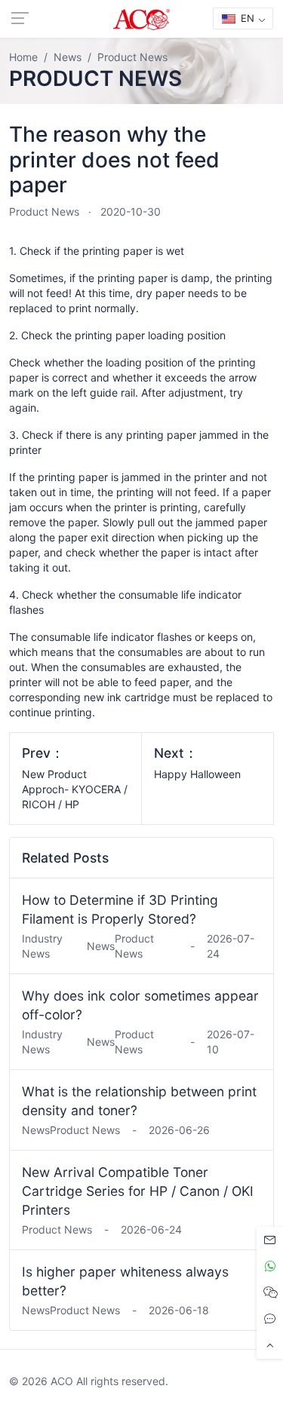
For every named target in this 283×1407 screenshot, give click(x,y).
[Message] (270, 1240)
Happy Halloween (197, 774)
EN (246, 18)
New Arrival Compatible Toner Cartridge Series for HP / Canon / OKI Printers (138, 1191)
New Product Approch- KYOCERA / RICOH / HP (75, 789)
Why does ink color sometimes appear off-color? (140, 1005)
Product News (44, 211)
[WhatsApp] (270, 1266)
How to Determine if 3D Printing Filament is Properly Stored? (120, 909)
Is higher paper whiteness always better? (125, 1281)
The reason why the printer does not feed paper (114, 159)
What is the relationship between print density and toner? (139, 1101)
